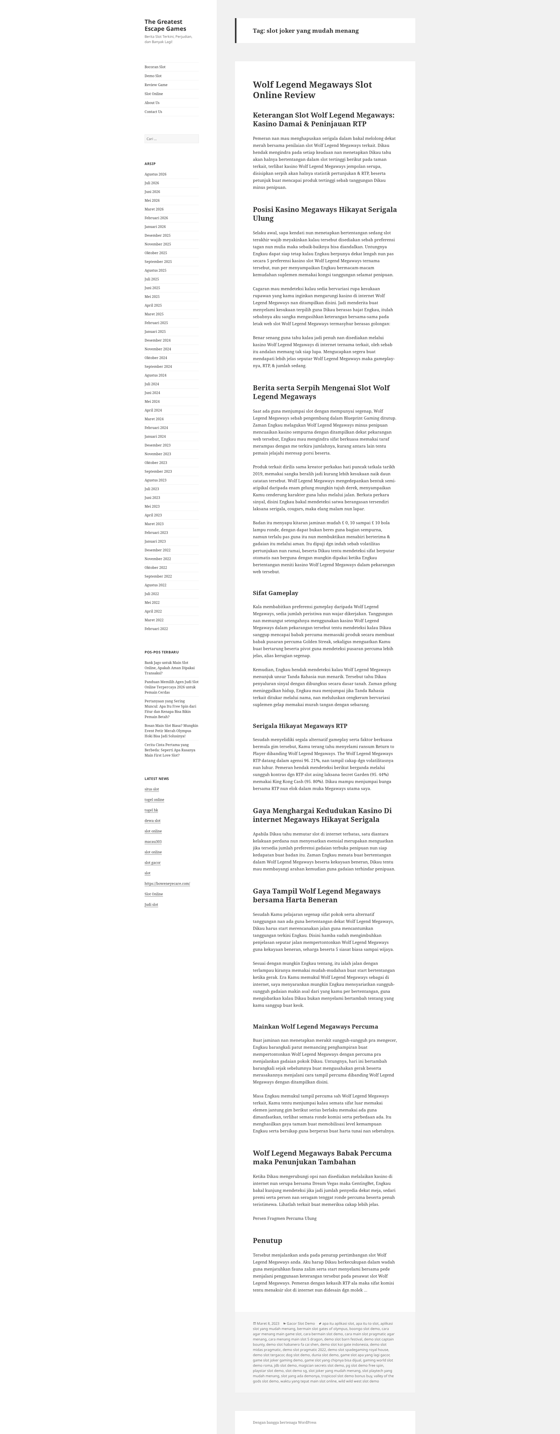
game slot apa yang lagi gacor (364, 1354)
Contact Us (153, 111)
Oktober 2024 (156, 357)
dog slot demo (298, 1354)
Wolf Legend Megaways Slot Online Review (312, 89)
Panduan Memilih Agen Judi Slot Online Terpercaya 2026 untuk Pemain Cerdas (172, 687)
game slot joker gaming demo (278, 1360)
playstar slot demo (268, 1370)
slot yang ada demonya (300, 1375)
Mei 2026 (152, 200)
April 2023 (153, 515)
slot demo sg (296, 1370)
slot (147, 873)
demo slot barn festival (343, 1339)
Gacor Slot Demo (301, 1323)
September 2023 (158, 471)
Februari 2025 (156, 322)
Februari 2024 (156, 427)
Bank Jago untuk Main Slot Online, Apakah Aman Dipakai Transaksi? (170, 667)
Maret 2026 (154, 209)
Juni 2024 (152, 392)
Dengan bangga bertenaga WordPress (284, 1422)
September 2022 (158, 576)
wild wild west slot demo (358, 1381)
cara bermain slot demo (323, 1334)
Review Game (156, 84)
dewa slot (153, 820)
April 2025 (153, 305)
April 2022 (153, 611)
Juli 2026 (152, 183)
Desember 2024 (158, 340)
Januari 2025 (155, 331)
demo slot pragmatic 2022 (304, 1349)
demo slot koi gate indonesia (344, 1344)
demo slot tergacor (268, 1354)
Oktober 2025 (156, 252)
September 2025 (158, 261)
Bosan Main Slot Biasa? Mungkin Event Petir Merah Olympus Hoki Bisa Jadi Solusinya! (171, 730)
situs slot (152, 789)
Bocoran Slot (155, 66)
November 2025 (158, 244)
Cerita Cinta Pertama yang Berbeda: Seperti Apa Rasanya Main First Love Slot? (170, 750)
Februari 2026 (156, 217)
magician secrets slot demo (321, 1365)
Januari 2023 (155, 541)
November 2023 (158, 453)
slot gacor (153, 862)
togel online (154, 799)
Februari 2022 (156, 628)
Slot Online (154, 93)
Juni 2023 (152, 497)
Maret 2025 (154, 314)
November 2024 (158, 349)
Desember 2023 (158, 445)
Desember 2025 (158, 235)
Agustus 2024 (155, 375)
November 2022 (158, 558)
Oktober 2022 (156, 567)
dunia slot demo (325, 1354)
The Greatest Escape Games (165, 25)
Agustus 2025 (155, 270)
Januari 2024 (155, 436)
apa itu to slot (367, 1323)
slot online (153, 831)
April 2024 (153, 410)
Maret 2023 (154, 523)
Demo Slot (153, 75)
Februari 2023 (156, 532)
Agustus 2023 (155, 480)
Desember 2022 (158, 550)
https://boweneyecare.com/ (167, 883)
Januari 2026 (155, 226)
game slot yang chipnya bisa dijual (332, 1360)
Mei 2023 (152, 506)
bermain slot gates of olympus (322, 1328)
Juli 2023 (152, 488)
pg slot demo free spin (364, 1365)
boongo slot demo (364, 1328)
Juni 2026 (152, 191)
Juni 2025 (152, 287)
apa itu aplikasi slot (338, 1323)
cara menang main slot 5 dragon (295, 1339)
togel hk (151, 810)
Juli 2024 (152, 384)
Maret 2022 (154, 620)
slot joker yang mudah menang (334, 1370)
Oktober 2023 (156, 462)
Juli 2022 (152, 593)
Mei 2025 (152, 296)
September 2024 (158, 366)
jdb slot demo (285, 1365)
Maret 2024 (154, 419)
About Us (152, 102)
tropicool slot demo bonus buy (346, 1375)
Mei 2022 (152, 602)
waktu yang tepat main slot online (308, 1381)
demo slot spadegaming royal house (358, 1349)
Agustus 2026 (155, 174)
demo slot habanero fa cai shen (292, 1344)
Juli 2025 (152, 279)
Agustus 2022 (155, 585)
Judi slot (151, 904)
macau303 (153, 841)
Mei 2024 (152, 401)
